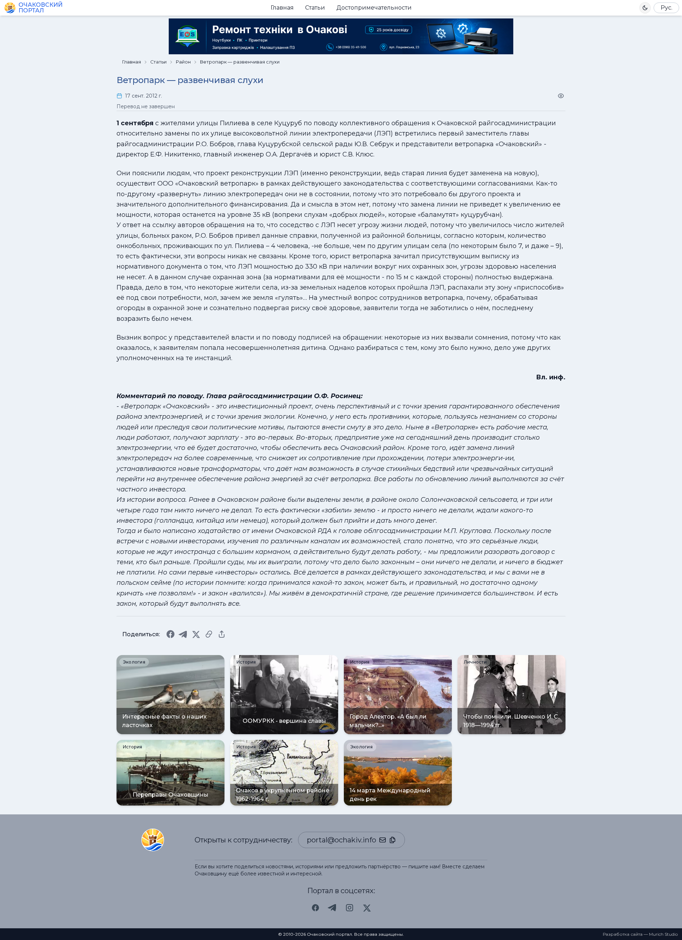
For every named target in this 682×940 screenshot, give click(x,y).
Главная (282, 7)
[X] (196, 634)
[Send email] (382, 839)
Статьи (315, 7)
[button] (645, 7)
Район (183, 62)
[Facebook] (170, 634)
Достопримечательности (374, 7)
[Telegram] (183, 634)
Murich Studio (663, 934)
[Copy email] (392, 839)
